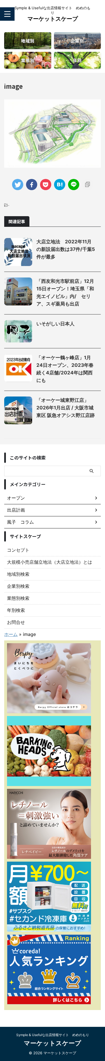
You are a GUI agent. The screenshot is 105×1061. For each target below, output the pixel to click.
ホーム (11, 634)
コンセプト (18, 550)
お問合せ (16, 622)
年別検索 (16, 610)
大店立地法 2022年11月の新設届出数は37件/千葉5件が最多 (65, 249)
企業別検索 (18, 586)
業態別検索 (18, 598)
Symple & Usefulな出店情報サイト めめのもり (52, 1035)
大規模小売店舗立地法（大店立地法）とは (49, 562)
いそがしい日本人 (55, 324)
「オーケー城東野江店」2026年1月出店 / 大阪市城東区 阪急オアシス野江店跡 (65, 407)
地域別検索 (18, 574)
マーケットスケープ (52, 18)
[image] (59, 184)
